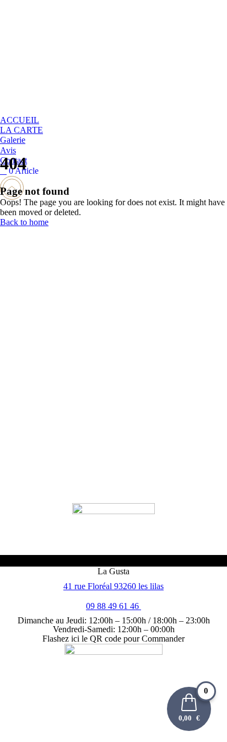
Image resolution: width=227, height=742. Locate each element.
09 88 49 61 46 (113, 606)
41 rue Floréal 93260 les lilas (113, 586)
